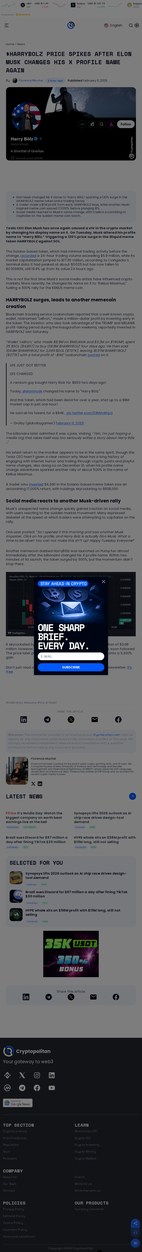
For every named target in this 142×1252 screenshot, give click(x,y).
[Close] (103, 581)
